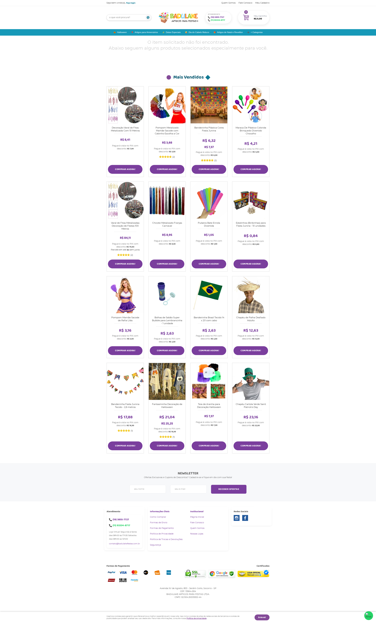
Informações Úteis (159, 511)
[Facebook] (245, 518)
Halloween (122, 32)
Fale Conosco (245, 3)
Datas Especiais (173, 32)
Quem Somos (228, 3)
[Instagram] (237, 518)
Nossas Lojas (196, 534)
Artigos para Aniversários (146, 32)
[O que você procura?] (148, 17)
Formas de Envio (158, 523)
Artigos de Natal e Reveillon (230, 32)
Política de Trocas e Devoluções (166, 539)
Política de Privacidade (161, 534)
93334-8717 (218, 20)
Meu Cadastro (262, 3)
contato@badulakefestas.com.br (124, 544)
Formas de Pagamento (162, 528)
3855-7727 (217, 17)
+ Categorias (257, 32)
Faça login (130, 3)
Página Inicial (197, 517)
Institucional (196, 511)
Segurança (155, 545)
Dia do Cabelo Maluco (199, 32)
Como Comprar (158, 517)
